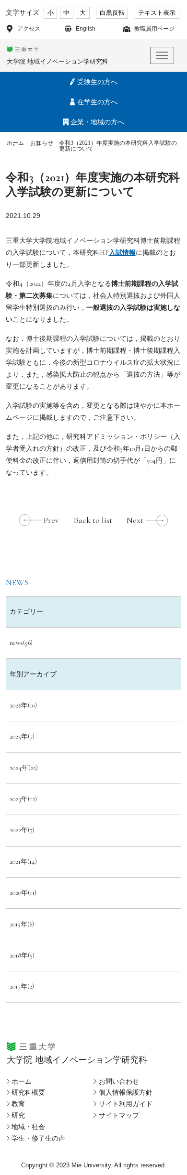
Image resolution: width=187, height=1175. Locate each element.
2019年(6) (22, 924)
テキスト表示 (156, 12)
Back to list (92, 520)
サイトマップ (119, 1115)
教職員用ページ (154, 28)
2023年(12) (23, 799)
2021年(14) (23, 862)
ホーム (15, 143)
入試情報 (122, 253)
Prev (51, 520)
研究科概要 (28, 1092)
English (85, 28)
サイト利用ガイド (125, 1104)
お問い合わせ (119, 1081)
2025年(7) (22, 736)
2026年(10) (23, 705)
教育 (18, 1104)
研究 (18, 1115)
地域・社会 (28, 1127)
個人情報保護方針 (125, 1092)
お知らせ (41, 143)
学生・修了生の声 (38, 1138)
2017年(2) (22, 986)
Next (135, 520)
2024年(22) (24, 768)
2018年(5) (22, 955)
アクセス (28, 28)
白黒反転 (112, 12)
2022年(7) (22, 830)
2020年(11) (23, 893)
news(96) (21, 643)
